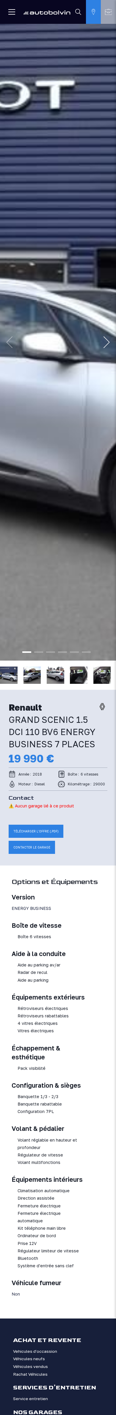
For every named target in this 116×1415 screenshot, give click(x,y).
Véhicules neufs (29, 1358)
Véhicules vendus (30, 1366)
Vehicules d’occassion (35, 1351)
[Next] (106, 342)
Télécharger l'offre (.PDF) (36, 831)
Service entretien (30, 1398)
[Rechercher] (78, 12)
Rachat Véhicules (30, 1374)
